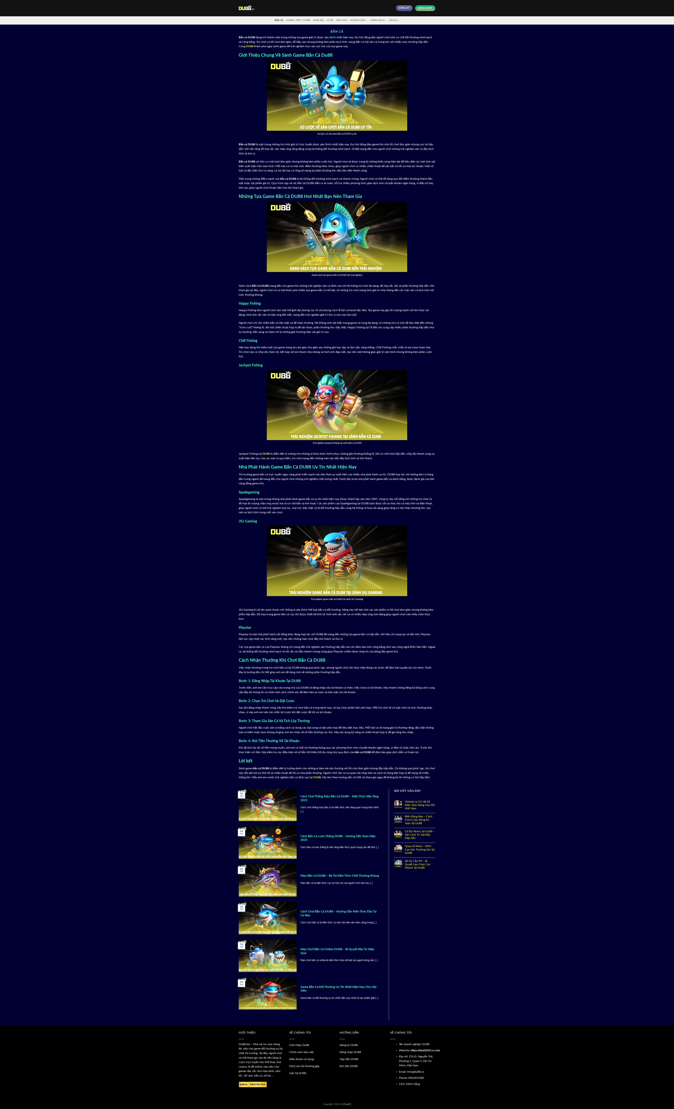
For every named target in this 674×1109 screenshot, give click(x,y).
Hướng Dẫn (357, 20)
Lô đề (329, 20)
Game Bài (318, 20)
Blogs (393, 20)
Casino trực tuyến (298, 20)
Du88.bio (244, 1044)
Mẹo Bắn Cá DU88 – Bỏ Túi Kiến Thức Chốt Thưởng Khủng (339, 875)
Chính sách (377, 20)
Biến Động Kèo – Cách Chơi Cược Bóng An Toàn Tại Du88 (418, 820)
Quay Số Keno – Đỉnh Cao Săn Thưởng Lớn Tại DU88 (420, 849)
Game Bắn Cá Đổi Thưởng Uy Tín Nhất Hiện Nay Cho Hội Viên (338, 989)
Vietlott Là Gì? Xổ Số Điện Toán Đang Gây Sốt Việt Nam (420, 805)
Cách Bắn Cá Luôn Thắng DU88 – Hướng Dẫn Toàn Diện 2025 (338, 838)
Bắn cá (279, 20)
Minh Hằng (413, 1084)
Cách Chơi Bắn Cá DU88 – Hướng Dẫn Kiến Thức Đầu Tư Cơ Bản (338, 913)
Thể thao (342, 20)
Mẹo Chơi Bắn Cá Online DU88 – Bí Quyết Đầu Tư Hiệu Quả (337, 951)
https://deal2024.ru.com (425, 1050)
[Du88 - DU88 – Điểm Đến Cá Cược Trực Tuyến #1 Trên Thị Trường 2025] (247, 8)
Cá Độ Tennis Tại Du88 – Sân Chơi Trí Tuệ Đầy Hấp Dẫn (420, 834)
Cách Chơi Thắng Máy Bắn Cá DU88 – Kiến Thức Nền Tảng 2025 (339, 798)
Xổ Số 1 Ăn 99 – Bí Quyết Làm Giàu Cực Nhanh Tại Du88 (418, 864)
